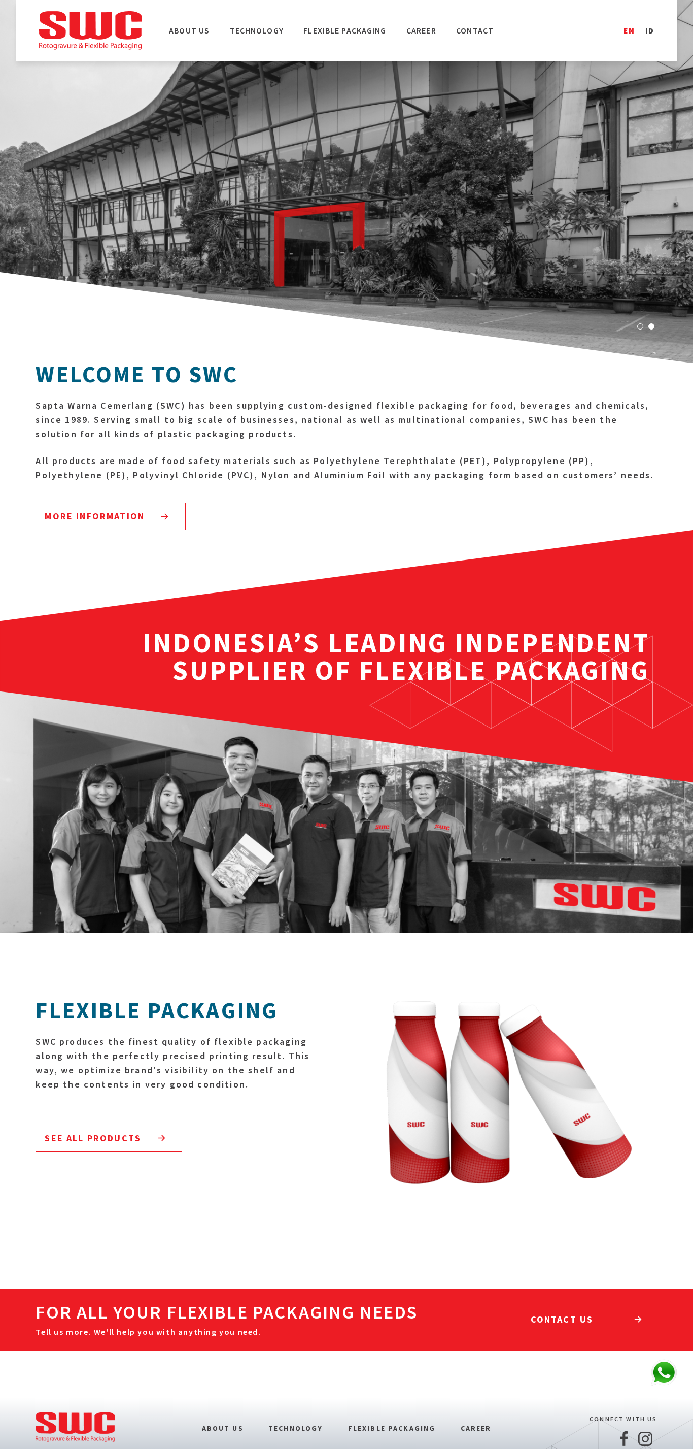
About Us (189, 30)
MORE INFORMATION (95, 516)
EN (629, 30)
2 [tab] (651, 326)
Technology (257, 30)
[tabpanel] (346, 181)
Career (421, 30)
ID (649, 30)
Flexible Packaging (344, 30)
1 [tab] (640, 326)
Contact (475, 30)
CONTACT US (562, 1319)
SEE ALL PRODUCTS (93, 1138)
